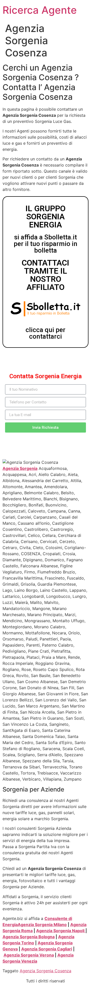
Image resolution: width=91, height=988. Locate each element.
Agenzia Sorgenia (20, 468)
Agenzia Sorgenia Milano (42, 924)
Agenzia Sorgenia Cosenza (45, 970)
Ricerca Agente (40, 10)
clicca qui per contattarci (45, 333)
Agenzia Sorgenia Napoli (60, 930)
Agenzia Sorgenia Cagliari (46, 948)
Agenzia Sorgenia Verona (29, 955)
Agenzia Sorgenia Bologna (29, 936)
